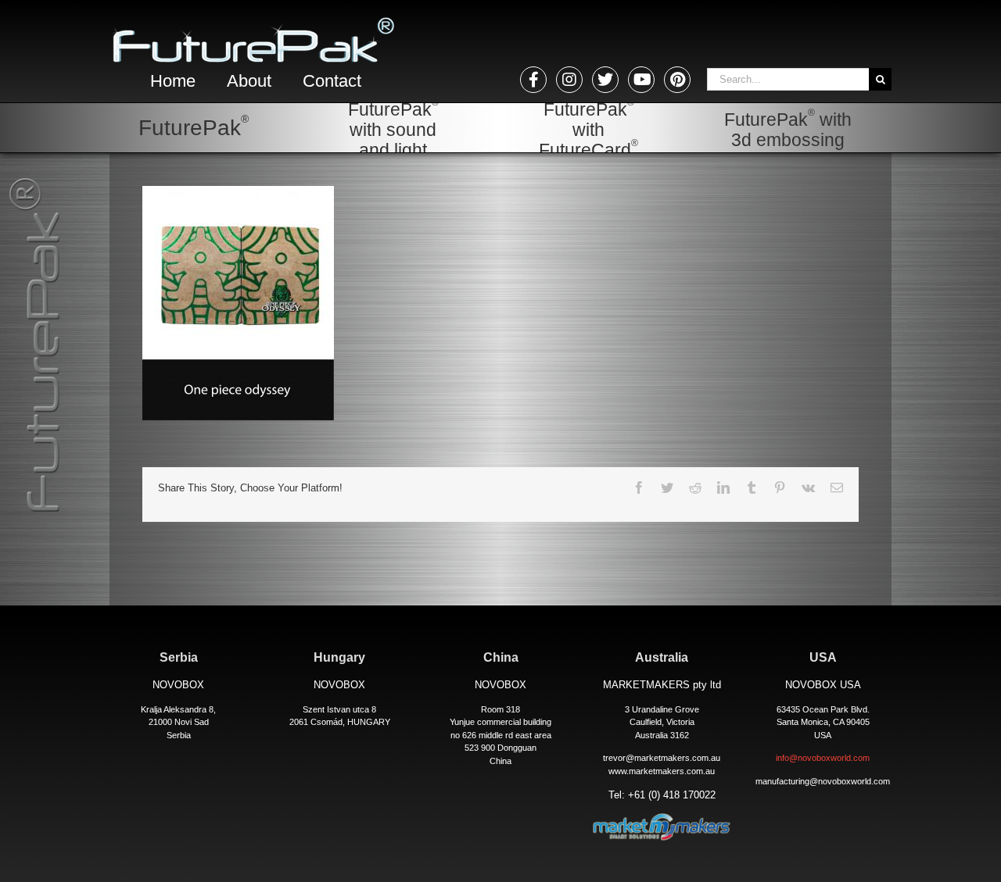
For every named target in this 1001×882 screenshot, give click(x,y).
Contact (332, 81)
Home (173, 81)
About (249, 81)
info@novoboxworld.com (823, 757)
